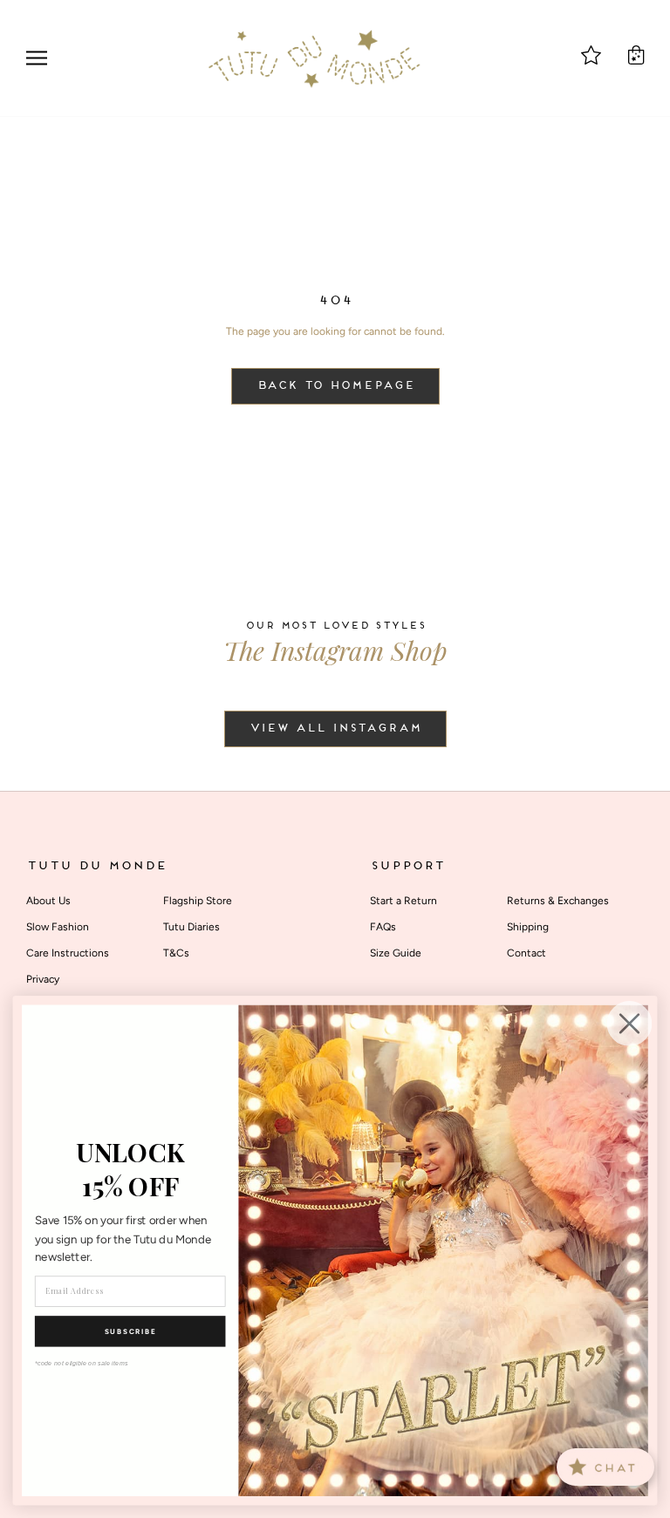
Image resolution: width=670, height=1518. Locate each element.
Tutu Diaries (191, 927)
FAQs (383, 927)
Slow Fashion (57, 927)
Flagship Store (197, 901)
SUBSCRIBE (130, 1331)
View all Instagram (335, 729)
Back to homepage (335, 386)
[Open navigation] (36, 58)
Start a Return (403, 901)
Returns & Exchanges (558, 901)
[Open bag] (636, 55)
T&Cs (176, 953)
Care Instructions (67, 953)
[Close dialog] (630, 1023)
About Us (48, 901)
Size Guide (395, 953)
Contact (526, 953)
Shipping (528, 927)
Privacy (42, 979)
